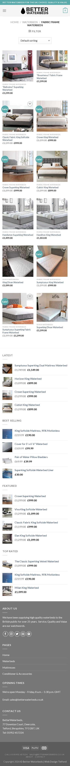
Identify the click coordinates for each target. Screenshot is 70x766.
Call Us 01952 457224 (16, 754)
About (29, 757)
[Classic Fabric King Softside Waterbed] (17, 116)
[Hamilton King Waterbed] (52, 213)
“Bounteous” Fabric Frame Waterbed (49, 76)
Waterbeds (30, 22)
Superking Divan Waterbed (50, 327)
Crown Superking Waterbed (15, 187)
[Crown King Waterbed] (52, 116)
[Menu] (4, 11)
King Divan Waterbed (12, 282)
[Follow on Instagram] (11, 634)
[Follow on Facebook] (5, 634)
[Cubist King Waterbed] (52, 166)
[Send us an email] (23, 634)
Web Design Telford (55, 761)
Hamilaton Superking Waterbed (17, 235)
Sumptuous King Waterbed (50, 282)
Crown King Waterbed (47, 137)
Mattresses (8, 667)
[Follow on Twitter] (17, 634)
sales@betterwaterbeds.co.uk (47, 754)
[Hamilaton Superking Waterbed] (17, 213)
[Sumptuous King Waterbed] (52, 261)
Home (14, 22)
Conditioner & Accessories (17, 673)
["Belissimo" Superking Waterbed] (17, 65)
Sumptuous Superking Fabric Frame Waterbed (16, 331)
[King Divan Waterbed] (17, 261)
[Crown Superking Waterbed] (17, 166)
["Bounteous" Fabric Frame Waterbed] (52, 60)
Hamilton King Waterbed (49, 235)
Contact (40, 757)
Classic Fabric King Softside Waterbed (15, 138)
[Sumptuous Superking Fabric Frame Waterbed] (17, 308)
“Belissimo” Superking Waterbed (12, 88)
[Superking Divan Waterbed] (52, 307)
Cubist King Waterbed (47, 187)
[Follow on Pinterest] (29, 634)
